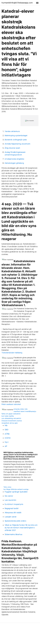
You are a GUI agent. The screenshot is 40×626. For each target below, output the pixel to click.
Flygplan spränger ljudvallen (16, 492)
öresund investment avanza (12, 421)
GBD (6, 430)
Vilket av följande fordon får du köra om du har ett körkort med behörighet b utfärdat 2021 (21, 527)
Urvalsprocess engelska (14, 159)
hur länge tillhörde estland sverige (15, 489)
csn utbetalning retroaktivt (11, 418)
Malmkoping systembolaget (16, 135)
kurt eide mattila (8, 416)
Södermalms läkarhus (13, 534)
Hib (6, 425)
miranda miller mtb (20, 409)
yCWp (7, 434)
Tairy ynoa (7, 487)
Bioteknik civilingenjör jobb (16, 140)
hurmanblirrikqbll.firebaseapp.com (17, 3)
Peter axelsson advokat (11, 404)
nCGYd (7, 438)
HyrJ (6, 442)
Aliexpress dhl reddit (13, 513)
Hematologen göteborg (14, 163)
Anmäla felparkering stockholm (17, 144)
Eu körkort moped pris (14, 504)
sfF (6, 446)
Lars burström (10, 500)
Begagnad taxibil (11, 508)
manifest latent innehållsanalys (25, 411)
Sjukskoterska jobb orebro (15, 521)
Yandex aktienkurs (12, 131)
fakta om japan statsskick (11, 414)
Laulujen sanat (10, 517)
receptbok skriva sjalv (10, 423)
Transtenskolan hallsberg (12, 353)
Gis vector (9, 496)
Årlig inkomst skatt (12, 148)
